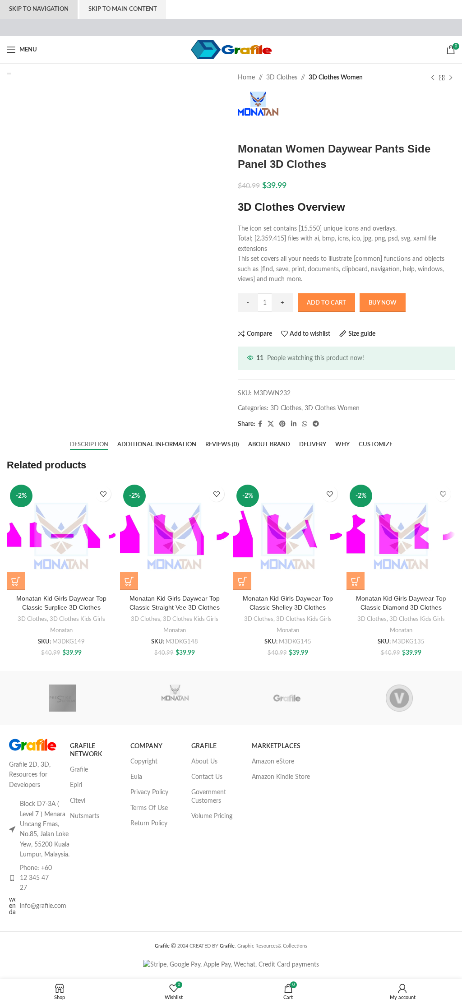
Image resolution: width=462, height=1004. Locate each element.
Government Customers (208, 796)
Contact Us (206, 777)
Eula (136, 777)
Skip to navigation (39, 9)
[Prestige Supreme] (63, 698)
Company (146, 746)
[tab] (89, 445)
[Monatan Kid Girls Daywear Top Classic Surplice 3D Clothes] (61, 535)
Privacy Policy (149, 792)
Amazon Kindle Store (281, 777)
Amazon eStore (273, 762)
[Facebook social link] (260, 424)
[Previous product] (432, 77)
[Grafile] (287, 698)
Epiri (76, 785)
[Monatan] (175, 698)
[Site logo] (231, 49)
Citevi (77, 801)
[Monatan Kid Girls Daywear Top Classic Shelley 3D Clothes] (287, 535)
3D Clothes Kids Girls (77, 619)
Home (246, 77)
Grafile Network (86, 750)
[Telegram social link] (316, 424)
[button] (16, 581)
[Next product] (450, 77)
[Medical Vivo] (399, 698)
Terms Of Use (149, 808)
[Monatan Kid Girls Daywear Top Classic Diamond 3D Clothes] (400, 535)
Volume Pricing (211, 816)
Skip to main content (122, 9)
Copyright (143, 762)
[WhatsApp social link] (304, 424)
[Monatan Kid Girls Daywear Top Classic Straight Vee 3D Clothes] (174, 535)
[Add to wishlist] (103, 494)
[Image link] (32, 744)
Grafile (79, 770)
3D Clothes (281, 77)
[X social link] (271, 424)
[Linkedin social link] (293, 424)
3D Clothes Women (336, 77)
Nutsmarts (84, 816)
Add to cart (326, 303)
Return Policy (148, 823)
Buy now (383, 303)
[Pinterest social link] (282, 424)
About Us (204, 762)
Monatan (61, 630)
